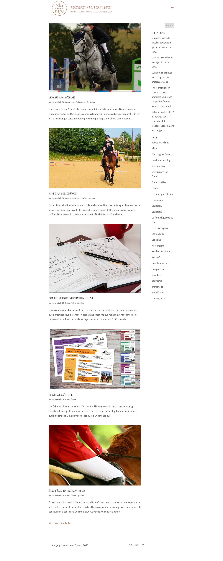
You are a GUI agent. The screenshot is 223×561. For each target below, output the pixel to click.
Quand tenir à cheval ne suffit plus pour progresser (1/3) (162, 77)
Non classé (157, 274)
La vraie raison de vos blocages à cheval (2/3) (162, 62)
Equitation (91, 102)
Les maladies (158, 233)
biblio (154, 148)
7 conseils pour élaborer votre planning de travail (71, 298)
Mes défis (156, 257)
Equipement (158, 199)
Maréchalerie (158, 245)
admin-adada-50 (58, 102)
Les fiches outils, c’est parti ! (61, 394)
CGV (143, 545)
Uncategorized (159, 298)
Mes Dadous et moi (88, 198)
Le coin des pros (160, 228)
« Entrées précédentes (60, 523)
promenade (157, 286)
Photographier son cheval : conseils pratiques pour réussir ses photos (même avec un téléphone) (162, 97)
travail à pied (158, 292)
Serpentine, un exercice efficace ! (63, 193)
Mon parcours (158, 269)
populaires (157, 280)
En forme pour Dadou (162, 194)
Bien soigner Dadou (161, 154)
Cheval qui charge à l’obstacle (62, 97)
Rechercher (169, 26)
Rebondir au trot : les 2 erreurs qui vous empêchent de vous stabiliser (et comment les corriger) (163, 121)
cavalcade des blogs (72, 198)
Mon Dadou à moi (160, 263)
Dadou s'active (81, 102)
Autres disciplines (160, 142)
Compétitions (70, 102)
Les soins (156, 239)
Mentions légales (134, 545)
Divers (155, 188)
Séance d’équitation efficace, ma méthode (67, 490)
